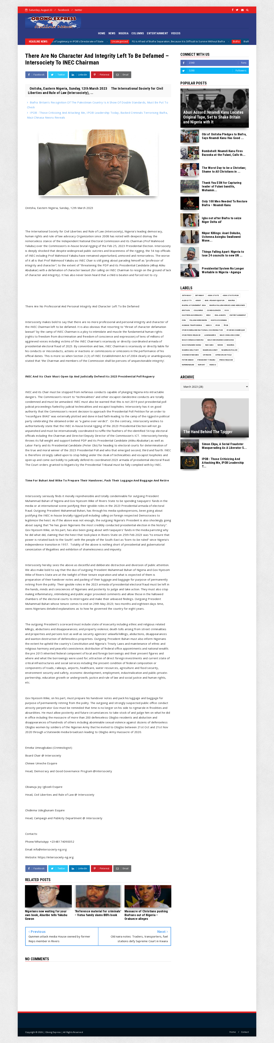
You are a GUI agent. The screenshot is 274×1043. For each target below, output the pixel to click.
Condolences (214, 310)
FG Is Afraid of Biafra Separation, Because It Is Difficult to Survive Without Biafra (116, 41)
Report (201, 364)
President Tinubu (206, 360)
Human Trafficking (192, 325)
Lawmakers (210, 335)
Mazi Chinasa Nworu (193, 340)
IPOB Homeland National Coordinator (202, 330)
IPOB (217, 325)
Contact (245, 1032)
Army (198, 300)
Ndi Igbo (209, 345)
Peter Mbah (187, 360)
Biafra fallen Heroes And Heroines (227, 305)
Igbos (209, 325)
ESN (184, 320)
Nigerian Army (210, 350)
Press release (226, 360)
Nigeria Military (190, 350)
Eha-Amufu (220, 315)
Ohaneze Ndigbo (190, 355)
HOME (101, 33)
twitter (78, 10)
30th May (186, 295)
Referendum (188, 364)
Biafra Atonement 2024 (193, 305)
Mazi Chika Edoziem (230, 335)
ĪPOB (226, 325)
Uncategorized (58, 41)
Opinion (207, 355)
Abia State (213, 295)
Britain (186, 310)
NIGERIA (123, 33)
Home (232, 1032)
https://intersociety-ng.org (56, 857)
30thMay (199, 295)
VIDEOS (175, 33)
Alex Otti (187, 300)
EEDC (208, 315)
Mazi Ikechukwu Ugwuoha (220, 340)
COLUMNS (137, 33)
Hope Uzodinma (219, 320)
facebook (63, 10)
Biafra (174, 41)
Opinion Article (223, 355)
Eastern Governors (192, 315)
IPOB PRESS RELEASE (191, 335)
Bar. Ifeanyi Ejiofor (214, 300)
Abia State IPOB (231, 295)
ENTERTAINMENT (157, 33)
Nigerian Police (229, 350)
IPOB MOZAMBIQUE (236, 330)
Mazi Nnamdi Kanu (191, 345)
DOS (227, 310)
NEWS (112, 33)
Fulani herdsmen (198, 320)
